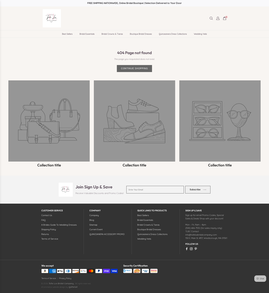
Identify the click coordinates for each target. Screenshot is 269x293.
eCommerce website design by (55, 287)
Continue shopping (134, 68)
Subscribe (195, 189)
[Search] (211, 18)
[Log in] (217, 18)
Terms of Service (48, 278)
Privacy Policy (65, 278)
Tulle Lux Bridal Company (61, 283)
